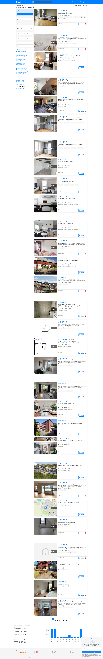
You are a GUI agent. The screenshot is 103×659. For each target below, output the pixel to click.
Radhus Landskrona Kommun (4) (22, 71)
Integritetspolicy (30, 657)
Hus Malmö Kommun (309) (21, 51)
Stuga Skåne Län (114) (20, 84)
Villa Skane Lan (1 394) (20, 80)
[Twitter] (55, 652)
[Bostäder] (35, 652)
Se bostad (81, 24)
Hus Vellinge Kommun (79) (21, 56)
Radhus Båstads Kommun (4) (21, 68)
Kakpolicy (35, 657)
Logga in (84, 2)
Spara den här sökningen (24, 14)
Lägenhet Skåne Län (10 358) (21, 77)
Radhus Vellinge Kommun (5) (21, 67)
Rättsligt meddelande (85, 655)
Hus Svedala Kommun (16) (21, 65)
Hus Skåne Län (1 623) (20, 88)
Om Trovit (17, 657)
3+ (27, 33)
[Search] (50, 2)
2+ (24, 33)
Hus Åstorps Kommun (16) (21, 64)
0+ (18, 33)
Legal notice (40, 657)
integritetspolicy (92, 655)
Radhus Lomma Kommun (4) (21, 69)
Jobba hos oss (22, 657)
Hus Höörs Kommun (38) (20, 58)
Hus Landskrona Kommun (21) (21, 63)
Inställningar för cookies (52, 657)
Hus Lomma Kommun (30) (20, 61)
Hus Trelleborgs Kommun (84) (21, 55)
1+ (21, 33)
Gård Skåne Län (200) (20, 81)
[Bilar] (37, 652)
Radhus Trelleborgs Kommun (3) (21, 73)
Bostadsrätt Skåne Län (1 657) (21, 79)
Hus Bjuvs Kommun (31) (20, 60)
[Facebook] (52, 652)
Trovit (17, 5)
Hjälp (26, 657)
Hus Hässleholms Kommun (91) (21, 54)
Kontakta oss (45, 657)
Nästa (68, 619)
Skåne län (21, 5)
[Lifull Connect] (21, 652)
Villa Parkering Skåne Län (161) (21, 83)
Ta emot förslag (91, 652)
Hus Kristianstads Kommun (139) (22, 52)
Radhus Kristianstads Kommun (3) (22, 72)
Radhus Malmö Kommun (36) (21, 59)
